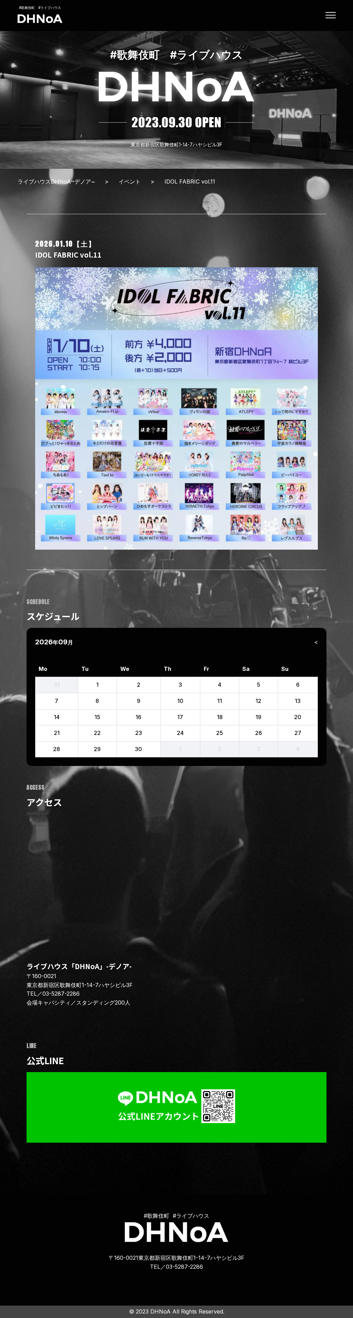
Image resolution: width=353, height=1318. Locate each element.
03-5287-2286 (61, 993)
